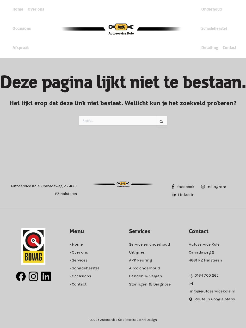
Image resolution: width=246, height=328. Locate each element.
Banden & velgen (145, 275)
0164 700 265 (207, 275)
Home (17, 9)
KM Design (149, 320)
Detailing (209, 48)
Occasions (21, 29)
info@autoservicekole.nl (212, 291)
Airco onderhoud (144, 268)
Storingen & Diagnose (150, 284)
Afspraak (20, 48)
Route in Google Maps (215, 299)
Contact (229, 48)
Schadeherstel (214, 29)
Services (79, 260)
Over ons (36, 9)
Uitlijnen (137, 252)
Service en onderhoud (149, 244)
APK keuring (140, 260)
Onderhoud (211, 9)
